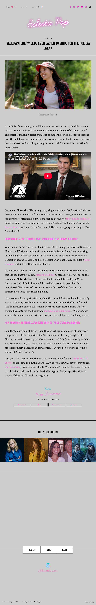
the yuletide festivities (78, 218)
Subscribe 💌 (37, 7)
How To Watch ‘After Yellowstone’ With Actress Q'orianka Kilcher (42, 323)
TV (38, 399)
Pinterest (57, 404)
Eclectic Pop (48, 23)
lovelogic (37, 602)
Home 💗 (9, 7)
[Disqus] (48, 516)
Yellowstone (54, 399)
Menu (22, 7)
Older (65, 550)
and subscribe (12, 366)
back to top (89, 602)
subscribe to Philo (45, 274)
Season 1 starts (12, 227)
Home (48, 550)
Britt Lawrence (48, 394)
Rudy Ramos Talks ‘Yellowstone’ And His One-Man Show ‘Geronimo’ (41, 239)
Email (74, 404)
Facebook (22, 404)
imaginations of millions (57, 310)
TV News (44, 399)
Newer (31, 550)
